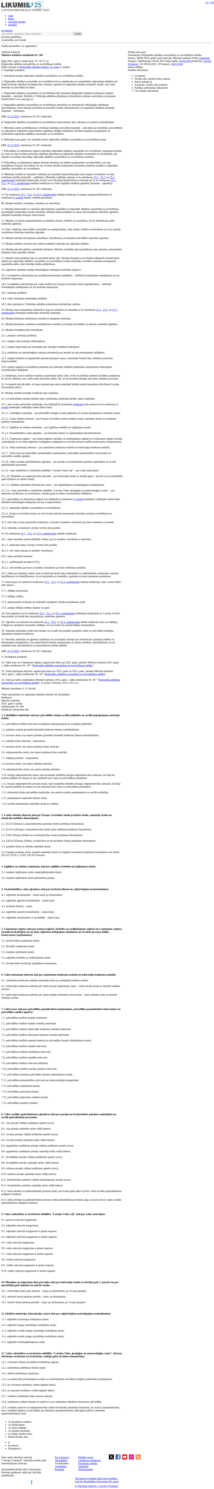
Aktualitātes (61, 1460)
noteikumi (204, 58)
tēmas (11, 18)
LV (207, 2)
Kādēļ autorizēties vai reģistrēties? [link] (19, 46)
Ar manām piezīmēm (19, 1430)
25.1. (96, 177)
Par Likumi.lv (62, 1457)
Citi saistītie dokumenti (146, 90)
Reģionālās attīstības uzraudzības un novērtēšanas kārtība (63, 665)
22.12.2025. (13, 116)
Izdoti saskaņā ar (143, 81)
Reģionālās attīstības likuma (34, 67)
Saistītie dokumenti (138, 70)
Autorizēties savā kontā (13, 40)
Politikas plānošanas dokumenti (151, 87)
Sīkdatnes (83, 1466)
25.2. (102, 177)
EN (212, 2)
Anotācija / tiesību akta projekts (151, 84)
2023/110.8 (177, 64)
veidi (10, 15)
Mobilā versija (85, 1457)
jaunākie (12, 24)
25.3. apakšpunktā (20, 183)
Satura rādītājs (135, 67)
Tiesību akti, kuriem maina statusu (152, 78)
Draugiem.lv (14, 1448)
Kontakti (59, 1469)
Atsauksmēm (62, 1463)
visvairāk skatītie (17, 21)
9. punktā (18, 197)
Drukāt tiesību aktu (18, 1436)
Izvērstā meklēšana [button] (11, 37)
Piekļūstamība (85, 1469)
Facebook (13, 1445)
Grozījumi (139, 75)
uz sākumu (7, 30)
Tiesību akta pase (137, 52)
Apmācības (61, 1466)
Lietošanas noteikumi (89, 1460)
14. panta (54, 67)
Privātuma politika (87, 1463)
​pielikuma (78, 404)
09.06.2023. (185, 61)
